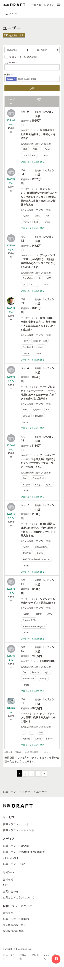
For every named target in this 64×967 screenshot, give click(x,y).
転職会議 (23, 956)
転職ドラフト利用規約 (16, 919)
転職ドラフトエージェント (18, 830)
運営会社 (8, 912)
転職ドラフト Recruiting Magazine (24, 851)
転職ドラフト (10, 791)
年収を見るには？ (14, 35)
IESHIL (35, 954)
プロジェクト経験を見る (32, 161)
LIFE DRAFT (10, 857)
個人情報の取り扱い (14, 925)
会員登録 (36, 4)
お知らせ (8, 879)
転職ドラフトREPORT (16, 845)
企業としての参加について (18, 897)
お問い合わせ (10, 891)
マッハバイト (8, 956)
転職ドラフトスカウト (16, 824)
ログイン (49, 4)
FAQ (5, 885)
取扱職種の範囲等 (13, 931)
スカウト (27, 791)
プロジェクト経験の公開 (23, 57)
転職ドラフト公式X (14, 863)
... (32, 773)
